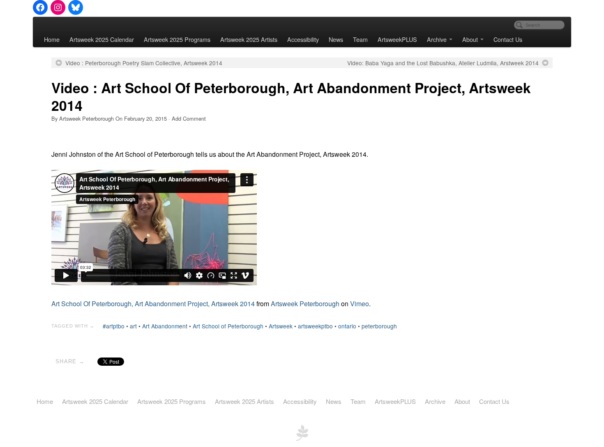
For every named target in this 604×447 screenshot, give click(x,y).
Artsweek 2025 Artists (248, 39)
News (336, 39)
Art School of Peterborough (228, 326)
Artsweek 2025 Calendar (101, 39)
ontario (347, 326)
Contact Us (507, 39)
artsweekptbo (315, 326)
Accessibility (303, 39)
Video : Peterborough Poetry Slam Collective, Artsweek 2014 (143, 63)
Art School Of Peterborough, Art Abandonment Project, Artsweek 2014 (153, 303)
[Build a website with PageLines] (302, 432)
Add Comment (189, 118)
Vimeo (359, 303)
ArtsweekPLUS (397, 39)
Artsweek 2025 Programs (177, 39)
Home (52, 39)
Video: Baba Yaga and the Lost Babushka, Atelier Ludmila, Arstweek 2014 (443, 63)
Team (360, 39)
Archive (437, 39)
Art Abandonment (164, 326)
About (470, 39)
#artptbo (113, 326)
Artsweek (281, 326)
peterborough (379, 326)
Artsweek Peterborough (86, 118)
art (133, 326)
